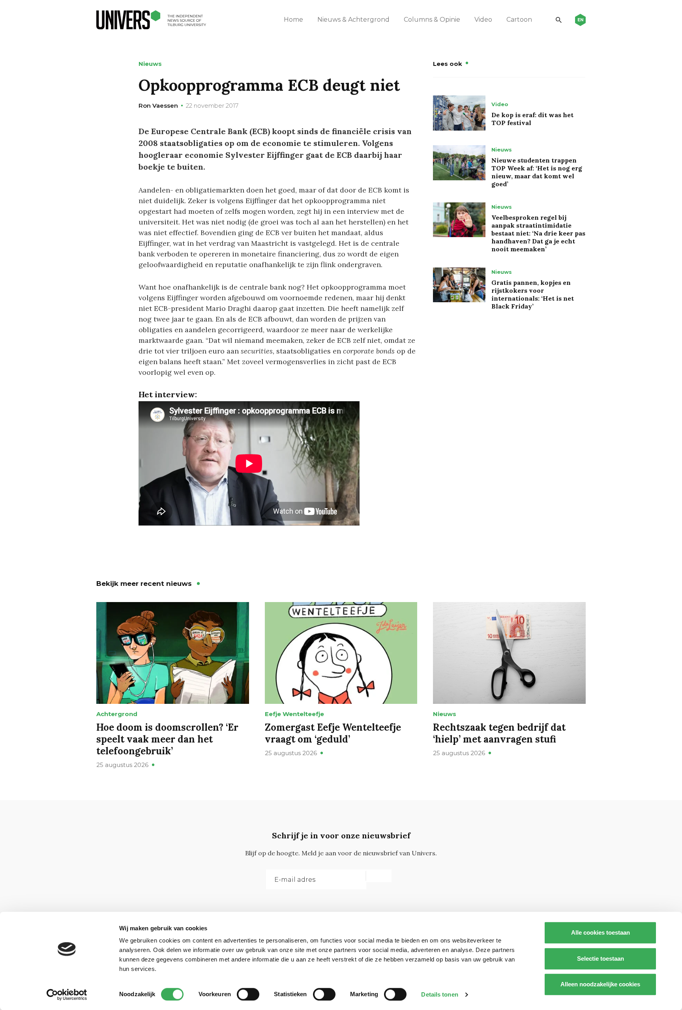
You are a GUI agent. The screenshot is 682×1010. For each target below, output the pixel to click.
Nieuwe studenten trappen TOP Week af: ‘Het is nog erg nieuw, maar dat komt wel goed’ (536, 172)
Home (293, 19)
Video (483, 19)
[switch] (248, 994)
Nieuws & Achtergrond (353, 19)
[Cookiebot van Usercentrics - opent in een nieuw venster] (66, 995)
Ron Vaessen (158, 105)
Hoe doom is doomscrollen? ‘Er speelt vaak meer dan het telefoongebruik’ (167, 739)
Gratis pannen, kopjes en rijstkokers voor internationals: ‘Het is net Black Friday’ (532, 294)
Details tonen (439, 994)
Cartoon (519, 19)
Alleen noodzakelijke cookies (600, 984)
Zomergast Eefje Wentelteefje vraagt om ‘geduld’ (333, 733)
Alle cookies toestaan (600, 932)
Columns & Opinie (432, 19)
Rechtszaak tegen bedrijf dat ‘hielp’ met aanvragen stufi (499, 733)
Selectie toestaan (600, 958)
